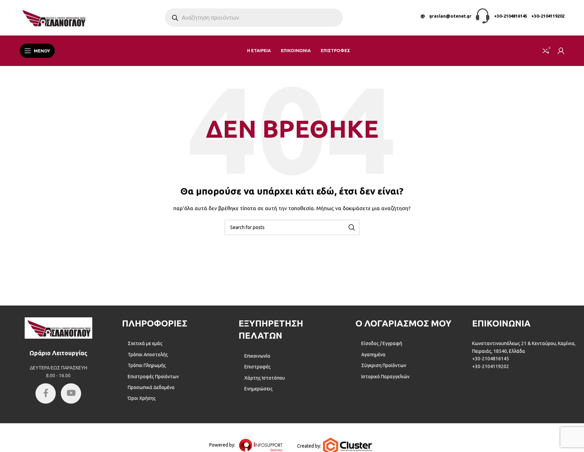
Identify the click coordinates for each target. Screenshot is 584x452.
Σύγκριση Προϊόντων (383, 365)
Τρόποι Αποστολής (148, 354)
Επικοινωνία (257, 356)
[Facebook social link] (45, 393)
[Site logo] (53, 17)
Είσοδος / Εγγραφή (381, 343)
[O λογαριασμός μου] (561, 51)
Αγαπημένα (373, 354)
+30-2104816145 (510, 16)
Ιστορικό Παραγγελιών (385, 376)
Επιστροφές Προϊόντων (153, 376)
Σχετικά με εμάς (145, 343)
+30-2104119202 (547, 16)
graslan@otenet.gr (450, 16)
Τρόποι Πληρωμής (147, 365)
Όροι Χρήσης (142, 398)
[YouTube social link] (71, 393)
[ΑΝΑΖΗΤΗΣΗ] (352, 227)
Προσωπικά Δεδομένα (151, 387)
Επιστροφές (257, 366)
